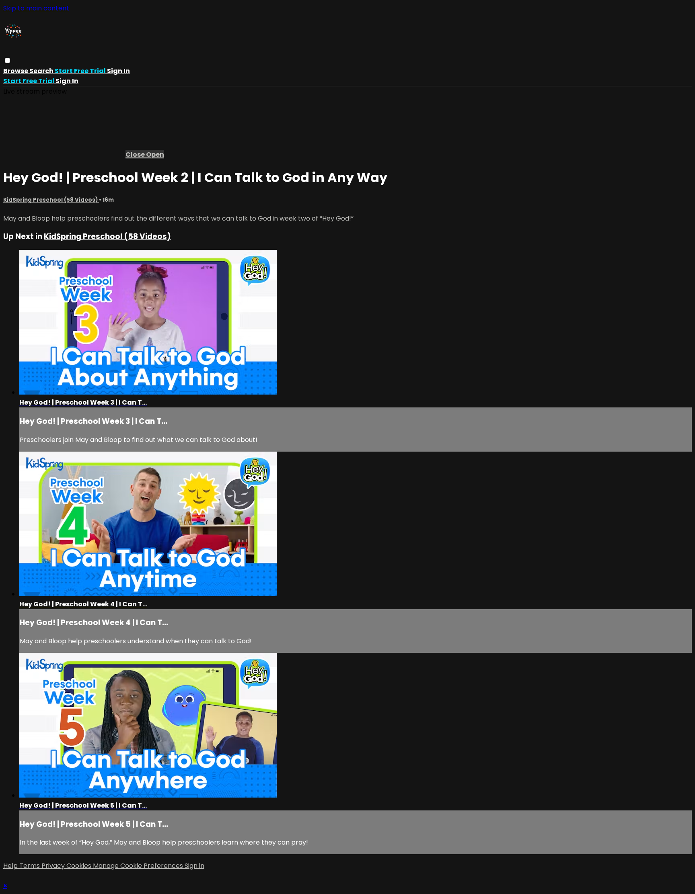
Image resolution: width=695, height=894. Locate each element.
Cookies (79, 865)
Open (155, 154)
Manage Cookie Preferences (139, 865)
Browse (16, 71)
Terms (30, 865)
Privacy (53, 865)
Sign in (118, 71)
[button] (7, 60)
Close (135, 154)
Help (11, 865)
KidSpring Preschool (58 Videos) (51, 200)
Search (42, 71)
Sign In (67, 81)
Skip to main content (36, 8)
